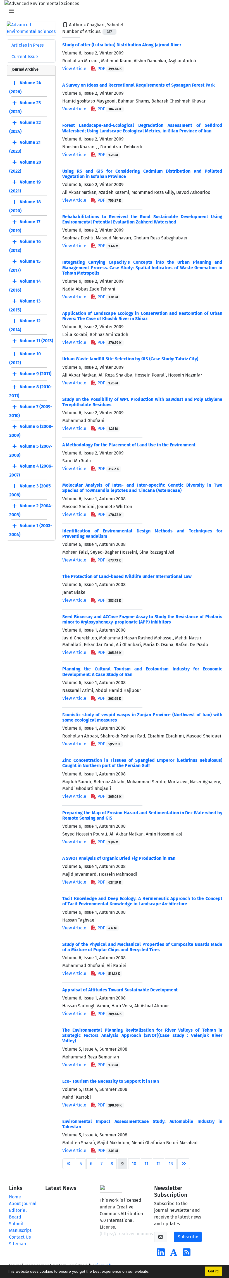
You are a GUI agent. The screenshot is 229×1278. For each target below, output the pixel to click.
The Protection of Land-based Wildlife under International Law (127, 576)
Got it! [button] (213, 1271)
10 (134, 1163)
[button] (151, 1272)
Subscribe (188, 1236)
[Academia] (174, 1254)
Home (15, 1197)
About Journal (23, 1203)
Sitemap (17, 1243)
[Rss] (186, 1254)
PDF (109, 68)
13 (171, 1163)
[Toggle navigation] (112, 11)
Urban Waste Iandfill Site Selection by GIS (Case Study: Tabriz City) (130, 358)
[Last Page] (183, 1163)
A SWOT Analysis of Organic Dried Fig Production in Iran (118, 858)
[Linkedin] (161, 1254)
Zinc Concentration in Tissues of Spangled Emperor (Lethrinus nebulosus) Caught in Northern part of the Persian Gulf (142, 763)
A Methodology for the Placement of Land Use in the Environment (128, 445)
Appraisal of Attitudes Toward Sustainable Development (120, 990)
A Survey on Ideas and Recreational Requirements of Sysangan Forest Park (138, 85)
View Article (74, 68)
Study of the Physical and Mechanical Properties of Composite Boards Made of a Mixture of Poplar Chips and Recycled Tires (142, 947)
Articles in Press (27, 45)
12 (158, 1163)
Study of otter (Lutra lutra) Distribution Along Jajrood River (121, 44)
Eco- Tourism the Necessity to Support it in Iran (110, 1081)
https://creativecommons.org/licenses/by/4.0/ (149, 1233)
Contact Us (20, 1237)
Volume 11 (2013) (36, 340)
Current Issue (24, 56)
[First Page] (68, 1163)
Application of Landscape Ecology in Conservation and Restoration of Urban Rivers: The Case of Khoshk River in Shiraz (142, 316)
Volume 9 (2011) (35, 373)
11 (146, 1163)
